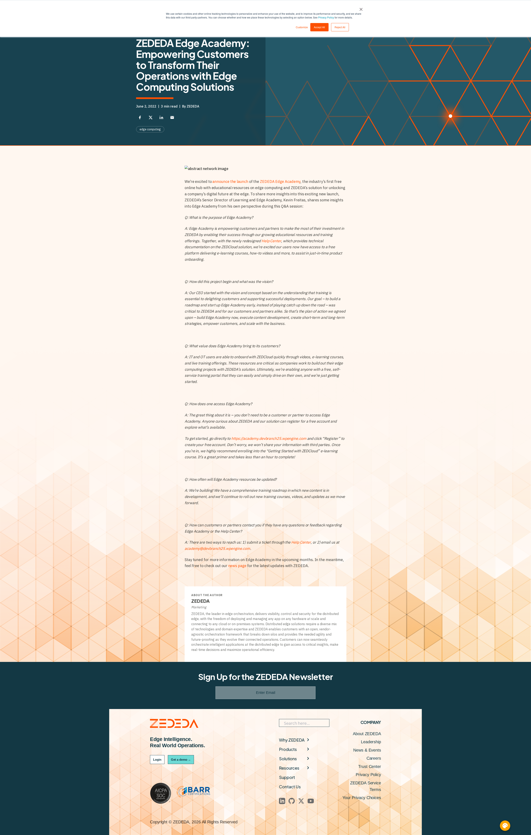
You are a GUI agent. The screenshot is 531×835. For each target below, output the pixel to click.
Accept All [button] (319, 27)
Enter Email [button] (265, 693)
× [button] (361, 8)
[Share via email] (172, 117)
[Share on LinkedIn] (161, 117)
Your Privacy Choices (361, 797)
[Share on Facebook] (140, 117)
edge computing (150, 129)
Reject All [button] (340, 27)
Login (157, 759)
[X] (301, 801)
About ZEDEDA (367, 733)
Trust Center (369, 766)
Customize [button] (302, 27)
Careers (374, 758)
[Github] (292, 801)
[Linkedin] (282, 801)
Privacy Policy (326, 17)
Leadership (371, 742)
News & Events (367, 750)
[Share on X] (150, 117)
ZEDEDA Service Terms (365, 786)
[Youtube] (311, 801)
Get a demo (181, 759)
